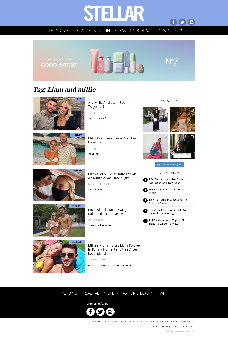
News (80, 99)
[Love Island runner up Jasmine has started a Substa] (155, 146)
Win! (167, 30)
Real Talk (86, 30)
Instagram (191, 22)
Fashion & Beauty (137, 30)
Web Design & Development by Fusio (180, 331)
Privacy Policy (131, 321)
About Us (96, 321)
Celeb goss (77, 206)
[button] (179, 30)
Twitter (182, 22)
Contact (106, 321)
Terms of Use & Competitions (153, 321)
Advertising (117, 321)
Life (107, 30)
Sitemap (174, 321)
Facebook (173, 22)
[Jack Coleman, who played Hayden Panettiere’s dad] (182, 146)
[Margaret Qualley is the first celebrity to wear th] (155, 119)
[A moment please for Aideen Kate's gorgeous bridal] (182, 119)
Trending (58, 30)
